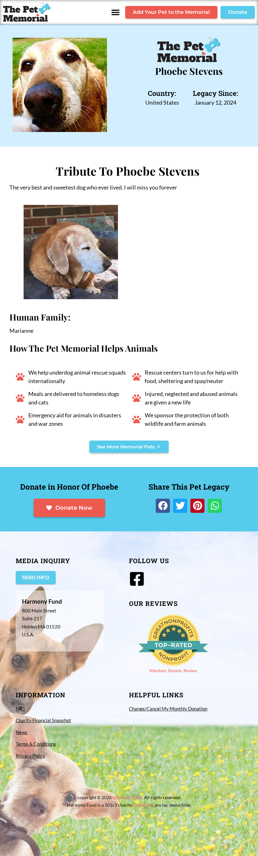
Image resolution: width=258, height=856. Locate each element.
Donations (143, 805)
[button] (115, 12)
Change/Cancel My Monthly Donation (168, 708)
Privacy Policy (30, 756)
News (21, 732)
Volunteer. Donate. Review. (173, 670)
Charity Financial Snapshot (43, 720)
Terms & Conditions (36, 744)
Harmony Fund (127, 797)
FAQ (20, 708)
